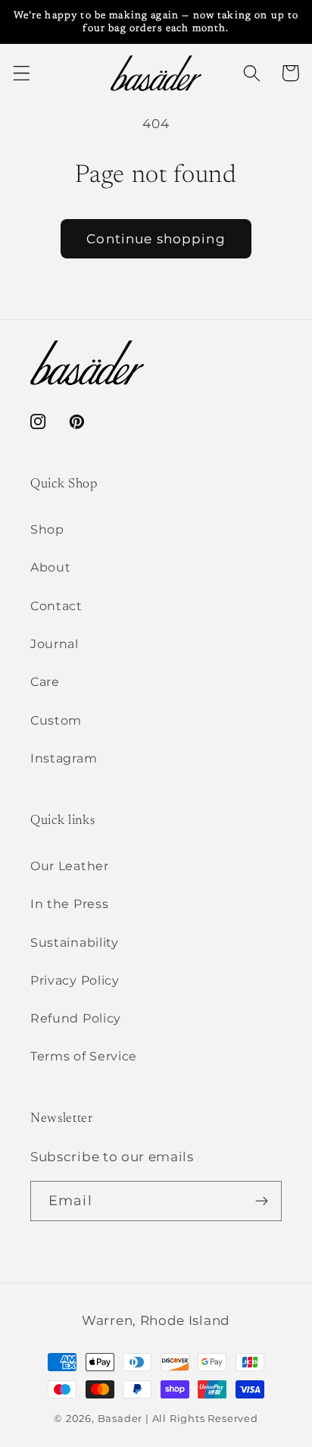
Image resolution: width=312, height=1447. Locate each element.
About (50, 567)
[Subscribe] (261, 1201)
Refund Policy (75, 1018)
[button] (21, 73)
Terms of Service (83, 1055)
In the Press (69, 903)
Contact (56, 605)
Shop (47, 529)
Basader (120, 1418)
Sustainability (74, 942)
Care (45, 681)
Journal (54, 643)
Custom (56, 720)
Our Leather (69, 865)
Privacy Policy (75, 980)
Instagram (63, 758)
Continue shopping (156, 238)
